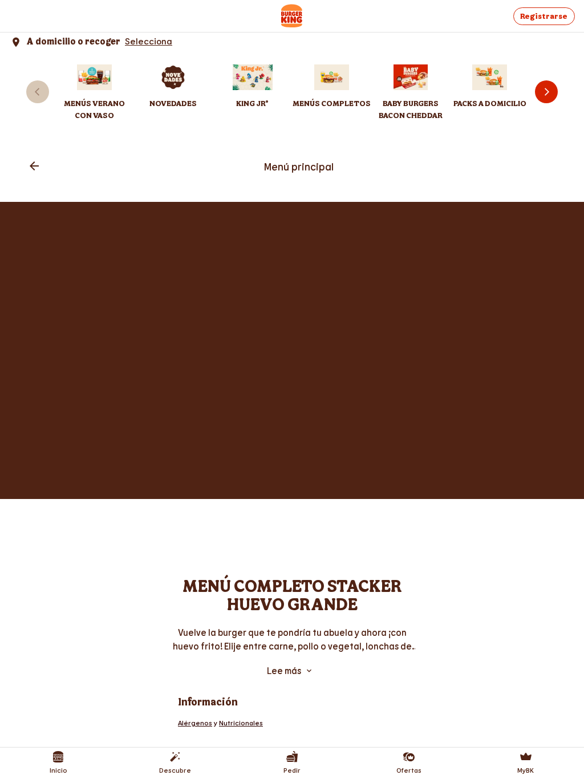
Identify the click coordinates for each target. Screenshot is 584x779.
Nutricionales (241, 723)
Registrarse (543, 16)
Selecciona (148, 40)
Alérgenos (195, 723)
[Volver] (34, 167)
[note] (292, 639)
